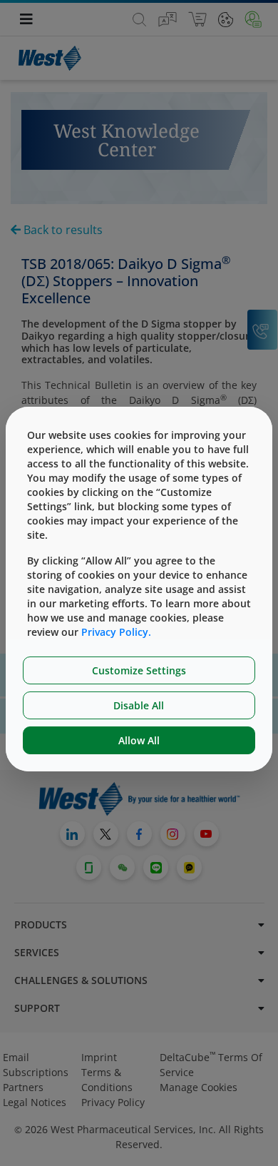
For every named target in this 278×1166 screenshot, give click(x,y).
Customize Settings (139, 670)
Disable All (138, 705)
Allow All (139, 740)
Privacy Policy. (116, 632)
